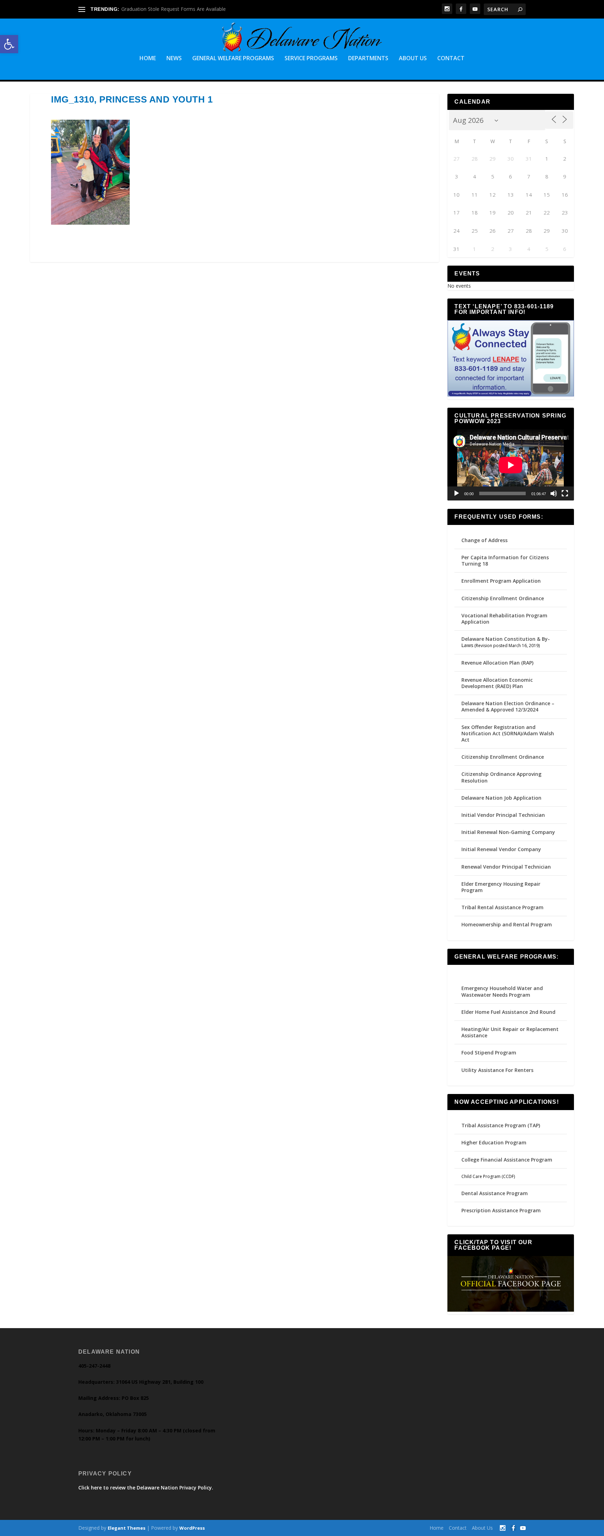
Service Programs (311, 58)
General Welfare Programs (233, 58)
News (174, 58)
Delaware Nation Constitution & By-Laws (505, 642)
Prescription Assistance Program (501, 1210)
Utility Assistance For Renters (497, 1070)
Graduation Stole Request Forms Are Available (173, 9)
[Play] (456, 493)
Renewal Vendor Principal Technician (506, 866)
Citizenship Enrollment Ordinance (502, 598)
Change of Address (484, 540)
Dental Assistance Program (494, 1193)
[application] (510, 464)
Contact (451, 58)
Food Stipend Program (488, 1052)
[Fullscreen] (564, 493)
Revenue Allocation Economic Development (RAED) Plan (497, 682)
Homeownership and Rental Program (506, 924)
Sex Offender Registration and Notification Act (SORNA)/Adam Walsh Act (507, 733)
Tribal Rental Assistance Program (503, 907)
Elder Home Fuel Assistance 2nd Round (508, 1012)
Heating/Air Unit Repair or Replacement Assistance (510, 1032)
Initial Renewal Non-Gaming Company (508, 832)
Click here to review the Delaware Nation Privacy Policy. (145, 1487)
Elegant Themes (126, 1528)
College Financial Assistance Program (506, 1159)
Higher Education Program (493, 1142)
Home (147, 58)
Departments (368, 58)
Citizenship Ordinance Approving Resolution (501, 777)
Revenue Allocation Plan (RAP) (497, 662)
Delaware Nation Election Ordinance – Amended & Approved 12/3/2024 (507, 706)
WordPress (192, 1528)
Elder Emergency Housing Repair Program (500, 887)
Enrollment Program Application (501, 580)
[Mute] (553, 493)
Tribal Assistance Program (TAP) (500, 1125)
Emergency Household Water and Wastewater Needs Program (502, 991)
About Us (413, 58)
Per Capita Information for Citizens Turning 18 (505, 560)
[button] (9, 44)
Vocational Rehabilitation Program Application (504, 618)
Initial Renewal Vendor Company (501, 849)
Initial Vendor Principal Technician (503, 815)
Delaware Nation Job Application (501, 797)
